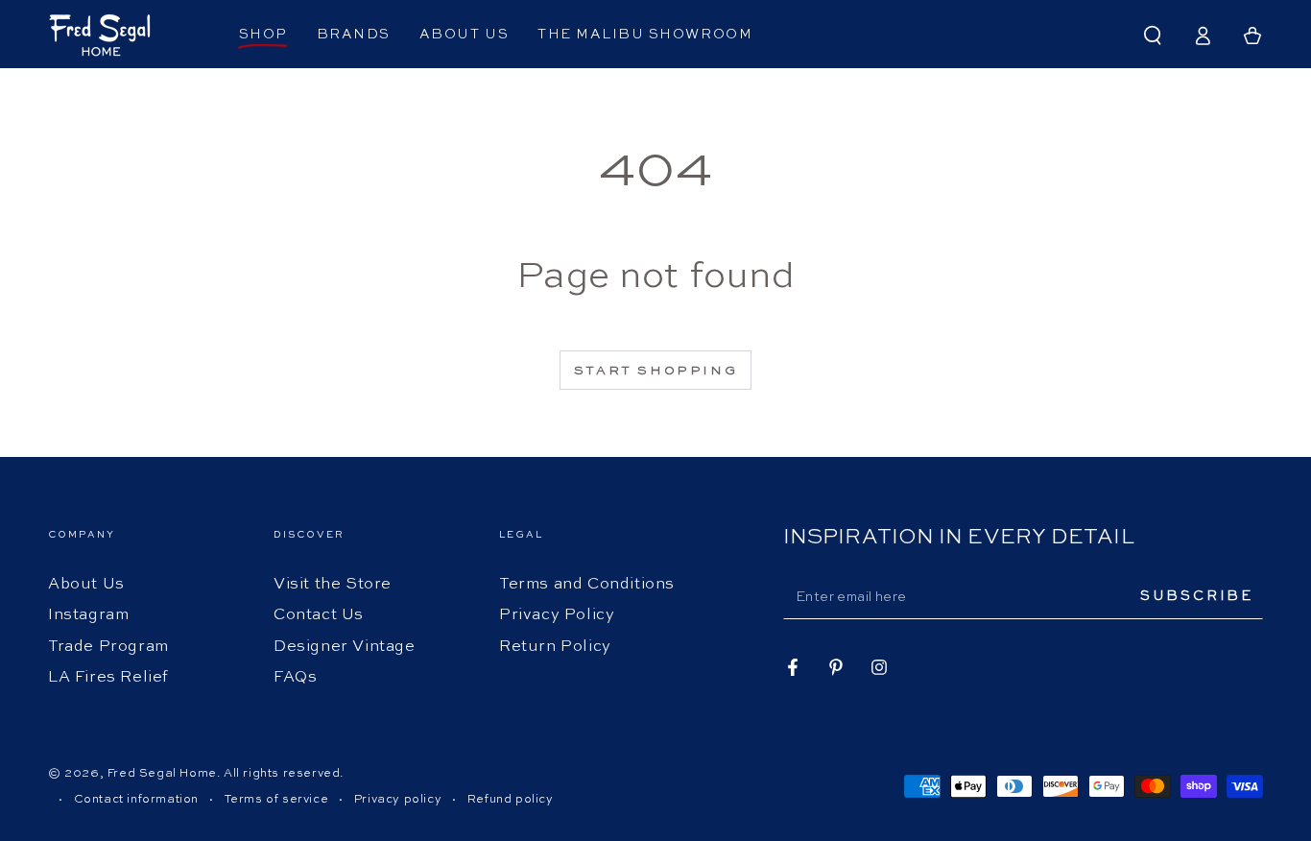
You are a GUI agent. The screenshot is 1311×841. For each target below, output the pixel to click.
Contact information (136, 799)
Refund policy (510, 799)
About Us (86, 584)
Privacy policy (397, 799)
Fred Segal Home (162, 774)
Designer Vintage (345, 647)
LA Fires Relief (108, 677)
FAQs (295, 677)
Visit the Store (333, 584)
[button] (1153, 35)
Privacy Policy (556, 615)
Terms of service (277, 799)
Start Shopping (655, 371)
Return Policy (555, 647)
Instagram (88, 615)
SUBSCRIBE (1196, 596)
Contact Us (319, 615)
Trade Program (108, 647)
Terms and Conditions (587, 584)
